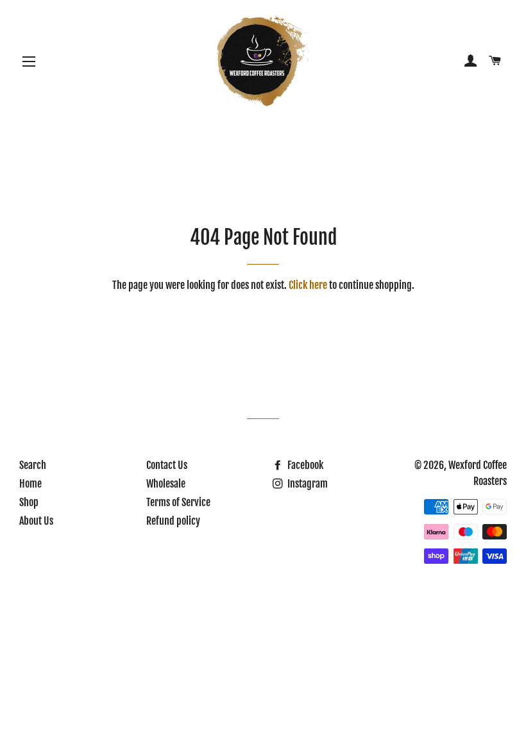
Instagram (306, 483)
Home (30, 483)
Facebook (304, 465)
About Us (36, 520)
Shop (28, 502)
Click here (308, 285)
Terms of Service (178, 502)
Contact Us (166, 465)
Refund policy (173, 520)
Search (32, 465)
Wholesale (165, 483)
